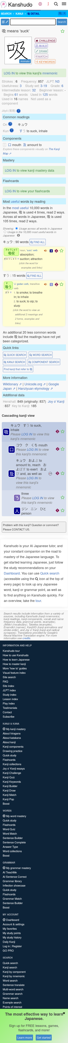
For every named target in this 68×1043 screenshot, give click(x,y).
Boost (6, 803)
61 (16, 94)
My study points (12, 933)
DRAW (42, 51)
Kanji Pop (8, 799)
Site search (9, 677)
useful (15, 201)
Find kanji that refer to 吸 (18, 369)
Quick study (9, 755)
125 (45, 94)
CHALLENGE (46, 40)
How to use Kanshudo (15, 655)
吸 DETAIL (33, 13)
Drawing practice (12, 751)
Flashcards (9, 760)
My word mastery (15, 816)
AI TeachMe (10, 872)
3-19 (43, 85)
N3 (57, 81)
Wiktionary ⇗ (12, 383)
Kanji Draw (9, 790)
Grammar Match (12, 898)
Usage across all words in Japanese (40, 228)
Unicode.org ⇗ (35, 383)
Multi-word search (13, 989)
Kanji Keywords (12, 781)
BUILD (42, 46)
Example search (12, 1002)
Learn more (24, 1037)
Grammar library (12, 881)
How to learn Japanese (16, 659)
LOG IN (9, 73)
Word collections (12, 851)
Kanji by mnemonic (14, 976)
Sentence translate (13, 985)
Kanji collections (12, 764)
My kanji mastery (15, 729)
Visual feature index (14, 672)
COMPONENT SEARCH (45, 362)
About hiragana (11, 733)
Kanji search (10, 967)
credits (26, 638)
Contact (7, 712)
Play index (9, 703)
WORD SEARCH (42, 355)
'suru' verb (31, 250)
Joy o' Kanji (56, 401)
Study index (9, 694)
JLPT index (9, 690)
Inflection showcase (14, 885)
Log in (6, 946)
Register (17, 946)
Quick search (49, 573)
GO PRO (8, 950)
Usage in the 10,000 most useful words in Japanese (29, 233)
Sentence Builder (13, 838)
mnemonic (49, 73)
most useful (20, 207)
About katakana (12, 738)
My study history (12, 937)
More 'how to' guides (15, 668)
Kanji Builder (10, 786)
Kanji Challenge (12, 773)
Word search (10, 980)
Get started (44, 1037)
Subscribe (8, 716)
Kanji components (13, 746)
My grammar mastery (18, 868)
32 (34, 90)
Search (62, 22)
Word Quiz (9, 829)
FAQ (5, 681)
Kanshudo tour (11, 651)
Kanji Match (9, 795)
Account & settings (13, 924)
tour (38, 600)
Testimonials (10, 708)
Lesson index (10, 699)
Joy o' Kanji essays (14, 768)
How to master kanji (14, 664)
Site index (8, 686)
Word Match (10, 833)
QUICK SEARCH (16, 355)
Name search (10, 998)
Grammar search (12, 993)
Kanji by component (14, 972)
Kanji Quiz (9, 777)
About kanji (9, 742)
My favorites (10, 928)
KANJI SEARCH (15, 362)
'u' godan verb (21, 284)
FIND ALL (39, 242)
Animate (25, 61)
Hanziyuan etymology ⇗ (35, 388)
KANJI (19, 13)
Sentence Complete (14, 842)
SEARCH (6, 13)
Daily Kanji (9, 942)
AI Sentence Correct (14, 876)
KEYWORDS (46, 62)
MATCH (42, 56)
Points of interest (12, 1007)
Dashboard (12, 573)
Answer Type (10, 847)
